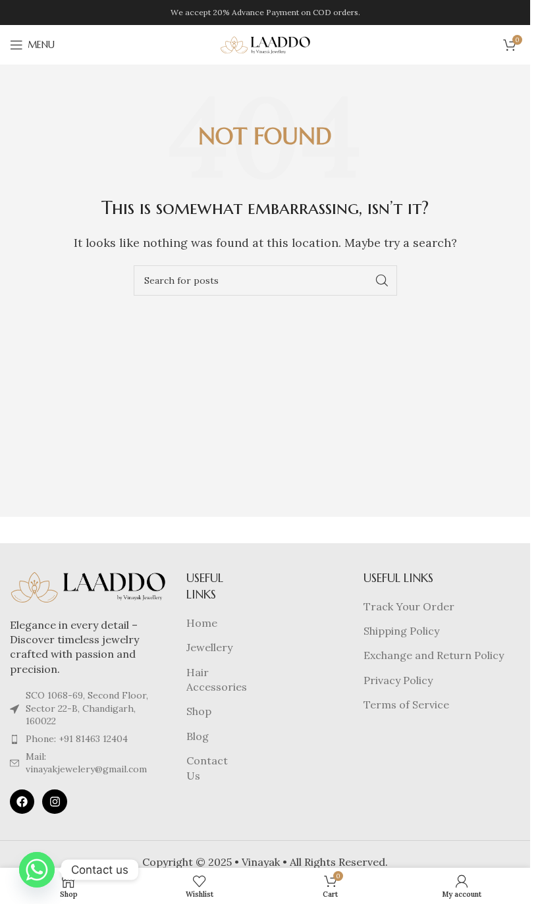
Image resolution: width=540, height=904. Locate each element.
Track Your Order (409, 606)
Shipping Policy (401, 630)
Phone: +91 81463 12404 (77, 739)
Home (201, 622)
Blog (197, 736)
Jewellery (209, 647)
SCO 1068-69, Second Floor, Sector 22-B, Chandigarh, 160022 (87, 708)
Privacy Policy (398, 680)
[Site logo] (265, 43)
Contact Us (207, 768)
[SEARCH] (382, 280)
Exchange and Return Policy (434, 655)
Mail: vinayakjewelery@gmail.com (86, 763)
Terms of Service (406, 704)
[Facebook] (22, 801)
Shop (198, 711)
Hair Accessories (216, 679)
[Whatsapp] (37, 870)
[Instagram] (54, 801)
